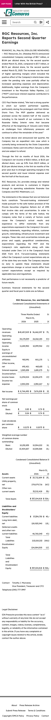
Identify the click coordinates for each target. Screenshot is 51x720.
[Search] (35, 22)
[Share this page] (47, 22)
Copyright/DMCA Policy (13, 716)
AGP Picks (6, 4)
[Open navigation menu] (4, 22)
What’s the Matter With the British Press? (22, 4)
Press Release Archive (29, 705)
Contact (45, 716)
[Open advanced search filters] (41, 22)
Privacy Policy (32, 716)
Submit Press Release (16, 710)
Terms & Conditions (36, 710)
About (14, 705)
